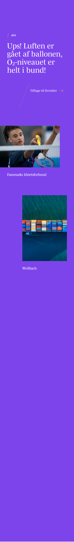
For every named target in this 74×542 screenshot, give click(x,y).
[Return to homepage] (18, 9)
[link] (30, 151)
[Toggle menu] (61, 10)
